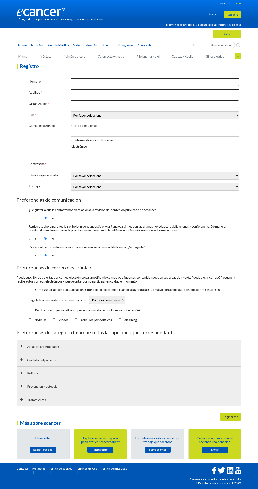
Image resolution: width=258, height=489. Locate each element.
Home (22, 45)
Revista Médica (58, 45)
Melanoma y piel (148, 56)
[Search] (238, 45)
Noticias (37, 45)
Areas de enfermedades (43, 346)
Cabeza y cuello (183, 56)
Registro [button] (232, 14)
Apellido (34, 92)
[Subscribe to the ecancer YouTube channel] (237, 470)
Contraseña (37, 164)
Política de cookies (60, 468)
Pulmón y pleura (74, 56)
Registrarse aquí (43, 449)
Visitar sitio (100, 449)
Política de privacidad (114, 468)
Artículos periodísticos (96, 320)
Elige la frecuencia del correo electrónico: (57, 300)
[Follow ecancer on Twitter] (221, 470)
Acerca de (144, 45)
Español (236, 3)
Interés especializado (43, 175)
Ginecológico (215, 56)
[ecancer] (42, 11)
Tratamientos (36, 400)
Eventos (108, 45)
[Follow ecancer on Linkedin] (230, 470)
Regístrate (230, 417)
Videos (63, 320)
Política (32, 373)
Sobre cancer (157, 449)
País (31, 114)
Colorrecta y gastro (111, 56)
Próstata (45, 56)
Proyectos (38, 468)
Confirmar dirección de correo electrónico (92, 143)
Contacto (23, 468)
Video (77, 45)
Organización (38, 103)
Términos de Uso (86, 468)
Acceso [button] (213, 14)
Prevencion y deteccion (43, 386)
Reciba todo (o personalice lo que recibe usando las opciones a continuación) (87, 310)
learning (92, 45)
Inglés (223, 3)
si (36, 218)
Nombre (35, 81)
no (52, 218)
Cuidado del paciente (41, 360)
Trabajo (34, 186)
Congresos (125, 45)
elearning (130, 320)
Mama (22, 56)
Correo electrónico (42, 125)
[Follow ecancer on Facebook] (214, 470)
